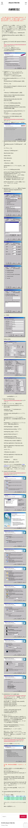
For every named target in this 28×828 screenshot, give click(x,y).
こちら (23, 19)
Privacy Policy (4, 825)
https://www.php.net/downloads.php (12, 400)
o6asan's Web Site (14, 2)
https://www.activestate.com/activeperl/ (13, 119)
